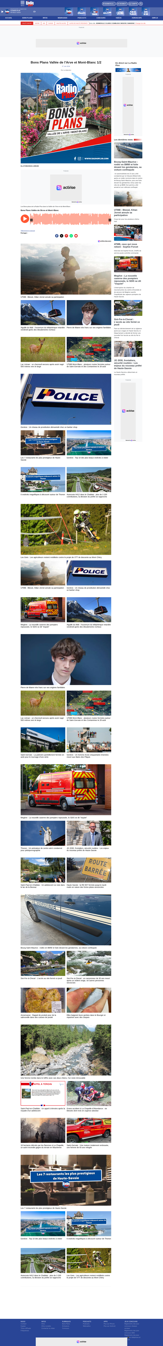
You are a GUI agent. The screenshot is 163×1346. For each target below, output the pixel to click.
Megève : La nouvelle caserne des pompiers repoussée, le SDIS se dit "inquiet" (127, 279)
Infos (45, 18)
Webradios (62, 18)
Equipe (23, 1326)
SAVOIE (37, 23)
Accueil (8, 18)
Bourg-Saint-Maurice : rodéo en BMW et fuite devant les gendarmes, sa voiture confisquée (127, 166)
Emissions (65, 1326)
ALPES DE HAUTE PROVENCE (78, 23)
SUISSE (50, 23)
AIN (44, 23)
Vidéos (118, 18)
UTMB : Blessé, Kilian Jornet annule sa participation (125, 212)
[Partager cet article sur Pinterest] (66, 237)
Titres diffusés (26, 1328)
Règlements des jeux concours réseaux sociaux (131, 1326)
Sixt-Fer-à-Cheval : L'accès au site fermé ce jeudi (127, 322)
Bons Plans (27, 18)
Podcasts (82, 18)
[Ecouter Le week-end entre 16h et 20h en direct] (128, 70)
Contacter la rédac (48, 1328)
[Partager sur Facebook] (56, 237)
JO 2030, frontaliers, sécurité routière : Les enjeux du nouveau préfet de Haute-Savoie (128, 364)
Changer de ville (140, 23)
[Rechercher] (141, 4)
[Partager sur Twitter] (61, 237)
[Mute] (34, 11)
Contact (23, 1324)
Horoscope (137, 18)
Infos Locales (46, 1326)
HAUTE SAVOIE (27, 23)
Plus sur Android (109, 1326)
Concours (100, 18)
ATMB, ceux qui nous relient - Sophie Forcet (126, 245)
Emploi (155, 18)
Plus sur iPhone (109, 1324)
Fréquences (25, 1330)
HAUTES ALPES (61, 23)
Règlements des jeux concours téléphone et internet (132, 1337)
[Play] (3, 12)
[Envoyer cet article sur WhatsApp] (71, 237)
